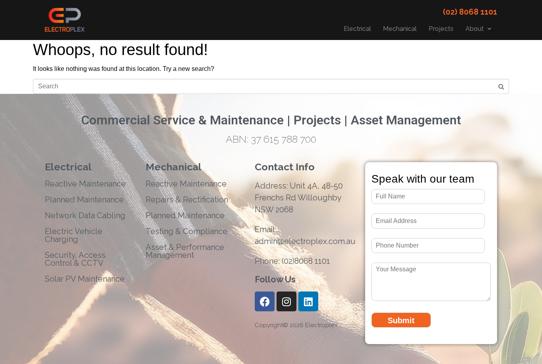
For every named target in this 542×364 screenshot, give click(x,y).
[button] (478, 29)
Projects (441, 28)
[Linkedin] (308, 301)
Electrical (357, 28)
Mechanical (400, 28)
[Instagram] (286, 301)
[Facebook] (265, 301)
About (474, 28)
